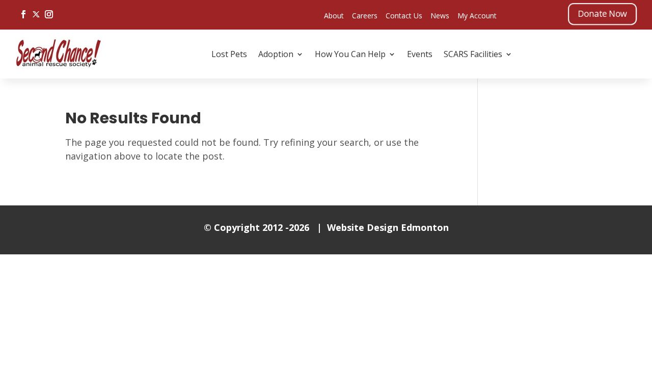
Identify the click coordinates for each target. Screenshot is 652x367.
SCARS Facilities (473, 54)
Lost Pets (229, 54)
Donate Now (602, 13)
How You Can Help (350, 54)
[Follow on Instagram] (49, 14)
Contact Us (404, 15)
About (334, 15)
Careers (364, 15)
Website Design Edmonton (388, 227)
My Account (477, 15)
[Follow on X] (36, 14)
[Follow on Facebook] (23, 14)
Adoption (275, 54)
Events (419, 54)
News (439, 15)
